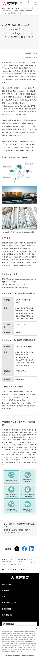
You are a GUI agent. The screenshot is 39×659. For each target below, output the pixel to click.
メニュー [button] (36, 4)
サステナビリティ (9, 603)
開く (35, 2)
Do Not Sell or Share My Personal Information (20, 655)
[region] (19, 642)
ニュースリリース (22, 8)
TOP (3, 8)
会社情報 (5, 591)
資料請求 (10, 624)
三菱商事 (9, 3)
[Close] (36, 628)
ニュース (11, 8)
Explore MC (7, 584)
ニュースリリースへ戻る (15, 570)
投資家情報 (6, 609)
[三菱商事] (19, 577)
